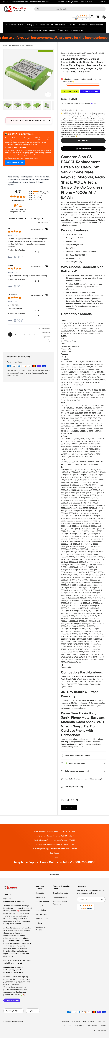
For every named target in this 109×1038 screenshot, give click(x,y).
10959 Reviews (20, 200)
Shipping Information (61, 893)
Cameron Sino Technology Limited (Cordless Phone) (79, 53)
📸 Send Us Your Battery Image (19, 134)
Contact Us (39, 893)
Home (5, 45)
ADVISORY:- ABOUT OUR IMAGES (28, 120)
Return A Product (42, 901)
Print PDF (68, 807)
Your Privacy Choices (99, 1030)
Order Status (40, 897)
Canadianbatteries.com (15, 1021)
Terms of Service (41, 919)
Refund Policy (40, 910)
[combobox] (70, 9)
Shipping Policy (41, 914)
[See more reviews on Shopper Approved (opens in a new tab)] (22, 257)
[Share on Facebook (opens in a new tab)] (15, 257)
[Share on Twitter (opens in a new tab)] (18, 257)
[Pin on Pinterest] (77, 800)
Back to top (54, 874)
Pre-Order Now (83, 141)
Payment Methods (60, 897)
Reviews (38, 923)
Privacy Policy (40, 906)
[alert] (29, 120)
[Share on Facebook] (72, 800)
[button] (98, 16)
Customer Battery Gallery (68, 2)
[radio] (39, 191)
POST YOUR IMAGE (15, 162)
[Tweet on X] (68, 800)
